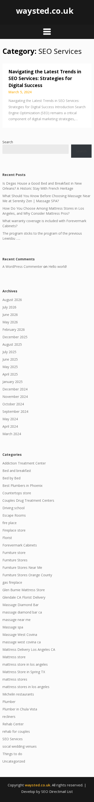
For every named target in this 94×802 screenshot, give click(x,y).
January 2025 (12, 381)
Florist (7, 537)
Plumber (8, 701)
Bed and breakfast (16, 470)
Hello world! (57, 266)
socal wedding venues (19, 746)
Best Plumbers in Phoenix (22, 485)
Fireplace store (14, 530)
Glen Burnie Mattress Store (23, 590)
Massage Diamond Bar (20, 604)
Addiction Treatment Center (24, 463)
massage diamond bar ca (22, 612)
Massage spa (12, 627)
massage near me (16, 619)
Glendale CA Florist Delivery (23, 597)
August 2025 (12, 344)
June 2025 (10, 359)
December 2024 (14, 389)
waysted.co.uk (45, 10)
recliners (8, 716)
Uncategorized (13, 761)
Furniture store (14, 552)
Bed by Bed (11, 478)
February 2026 (13, 329)
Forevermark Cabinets (19, 545)
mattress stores (14, 679)
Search (7, 142)
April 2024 (10, 426)
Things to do (12, 754)
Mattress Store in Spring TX (23, 672)
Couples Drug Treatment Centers (28, 500)
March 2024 (11, 434)
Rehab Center (13, 724)
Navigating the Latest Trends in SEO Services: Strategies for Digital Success (44, 78)
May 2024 (10, 419)
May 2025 (10, 366)
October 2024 (13, 404)
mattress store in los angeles (25, 664)
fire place (9, 522)
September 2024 (15, 411)
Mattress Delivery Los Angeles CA (28, 649)
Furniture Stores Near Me (22, 567)
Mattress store (14, 657)
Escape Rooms (14, 515)
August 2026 (12, 299)
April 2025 (10, 374)
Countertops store (16, 493)
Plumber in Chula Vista (19, 709)
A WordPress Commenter (22, 266)
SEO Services (12, 739)
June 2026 (10, 314)
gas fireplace (12, 582)
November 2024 (15, 396)
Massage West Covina (19, 634)
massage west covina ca (21, 642)
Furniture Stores (14, 560)
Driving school (13, 508)
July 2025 (9, 352)
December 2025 (14, 337)
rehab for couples (16, 731)
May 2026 (10, 322)
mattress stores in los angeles (25, 686)
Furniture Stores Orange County (27, 575)
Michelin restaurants (18, 694)
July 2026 (9, 307)
